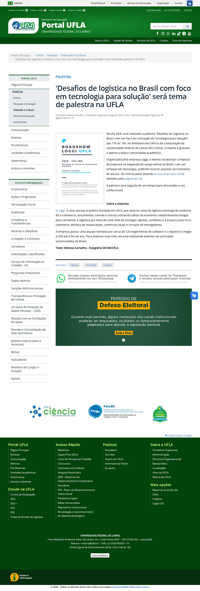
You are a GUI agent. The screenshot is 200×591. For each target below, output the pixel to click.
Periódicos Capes (68, 498)
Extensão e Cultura (73, 55)
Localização (159, 468)
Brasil (14, 3)
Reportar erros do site (165, 490)
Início (39, 55)
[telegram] (184, 33)
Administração (161, 454)
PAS (12, 508)
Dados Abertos (20, 280)
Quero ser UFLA (114, 459)
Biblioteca (63, 450)
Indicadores (19, 359)
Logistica (108, 265)
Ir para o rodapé (76, 10)
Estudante (111, 450)
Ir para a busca (57, 10)
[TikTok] (179, 33)
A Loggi (60, 210)
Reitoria (16, 137)
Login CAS (158, 503)
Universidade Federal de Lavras (131, 587)
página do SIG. (134, 178)
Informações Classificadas (28, 254)
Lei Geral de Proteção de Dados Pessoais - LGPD (27, 308)
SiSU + (13, 503)
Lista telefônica (100, 555)
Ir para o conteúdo (17, 10)
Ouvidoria (63, 485)
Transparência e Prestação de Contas (28, 297)
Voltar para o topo (180, 435)
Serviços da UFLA (146, 40)
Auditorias (18, 212)
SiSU (12, 499)
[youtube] (189, 33)
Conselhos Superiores (165, 450)
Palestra (74, 265)
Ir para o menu (38, 10)
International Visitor (116, 463)
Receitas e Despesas (24, 231)
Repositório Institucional (72, 507)
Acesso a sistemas (23, 168)
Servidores (18, 246)
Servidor (110, 454)
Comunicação (20, 130)
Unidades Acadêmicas (25, 153)
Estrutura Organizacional (167, 459)
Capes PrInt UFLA (68, 454)
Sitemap (188, 10)
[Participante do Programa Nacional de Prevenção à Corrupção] (160, 414)
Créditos (157, 499)
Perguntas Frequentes (25, 273)
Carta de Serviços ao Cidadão (74, 459)
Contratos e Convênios (71, 468)
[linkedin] (174, 33)
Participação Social (23, 204)
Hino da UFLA (160, 472)
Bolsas (15, 352)
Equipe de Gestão (123, 40)
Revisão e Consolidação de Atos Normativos (28, 331)
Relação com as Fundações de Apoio (28, 320)
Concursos (64, 463)
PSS (12, 512)
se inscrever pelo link (168, 174)
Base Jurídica (160, 463)
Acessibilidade (153, 10)
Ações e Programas (23, 197)
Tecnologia (91, 265)
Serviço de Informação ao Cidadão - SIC (27, 263)
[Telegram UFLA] (159, 278)
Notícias (52, 55)
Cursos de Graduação (22, 494)
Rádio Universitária (69, 503)
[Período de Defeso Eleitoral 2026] (124, 317)
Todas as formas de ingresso (26, 517)
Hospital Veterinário (69, 472)
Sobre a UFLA (102, 40)
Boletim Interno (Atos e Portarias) (26, 342)
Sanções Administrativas (27, 288)
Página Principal (21, 85)
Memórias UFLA (162, 477)
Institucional (20, 122)
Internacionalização (24, 116)
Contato (164, 40)
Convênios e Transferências (21, 221)
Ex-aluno (110, 468)
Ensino (17, 98)
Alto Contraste (172, 10)
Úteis (155, 494)
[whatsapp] (168, 33)
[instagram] (163, 33)
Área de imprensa (182, 40)
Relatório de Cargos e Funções (25, 369)
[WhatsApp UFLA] (88, 278)
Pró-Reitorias (19, 145)
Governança (19, 160)
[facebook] (158, 33)
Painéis (16, 378)
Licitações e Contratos (25, 238)
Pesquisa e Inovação (24, 104)
